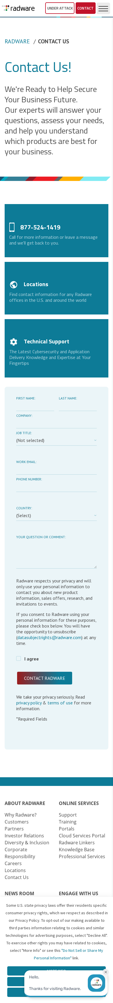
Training (67, 822)
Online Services (79, 803)
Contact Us (17, 877)
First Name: (25, 398)
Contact (85, 8)
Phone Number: (29, 479)
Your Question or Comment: (41, 537)
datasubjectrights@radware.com (49, 637)
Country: (24, 508)
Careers (13, 863)
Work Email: (26, 462)
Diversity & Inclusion (27, 842)
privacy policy (29, 703)
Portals (66, 829)
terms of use (60, 703)
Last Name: (68, 398)
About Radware (25, 803)
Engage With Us (78, 893)
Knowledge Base (76, 849)
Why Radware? (21, 815)
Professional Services (82, 856)
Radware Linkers (77, 842)
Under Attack (60, 8)
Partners (14, 829)
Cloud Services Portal (82, 835)
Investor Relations (24, 835)
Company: (24, 415)
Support (68, 815)
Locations (15, 870)
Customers (17, 822)
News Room (19, 893)
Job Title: (24, 433)
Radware (17, 41)
